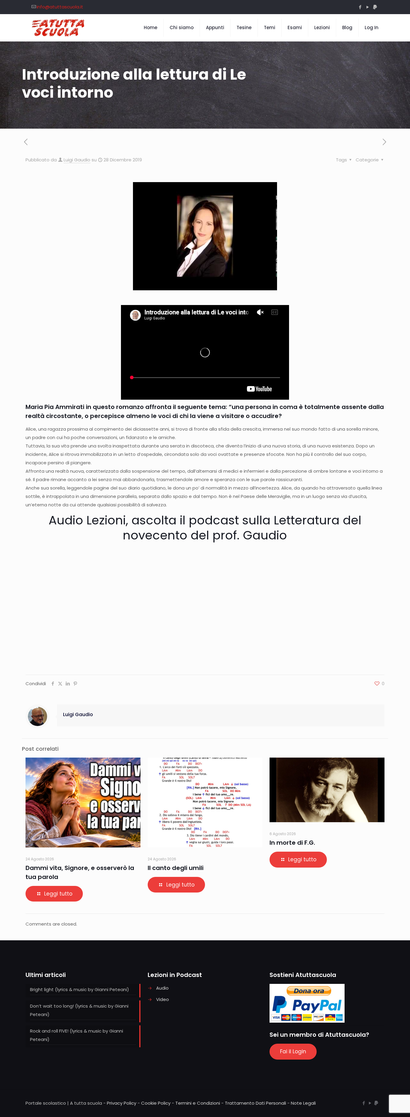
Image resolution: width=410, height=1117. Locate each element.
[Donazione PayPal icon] (375, 7)
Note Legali (303, 1103)
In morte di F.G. (292, 842)
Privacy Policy (121, 1103)
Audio (162, 988)
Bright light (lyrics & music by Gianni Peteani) (79, 989)
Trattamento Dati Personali (255, 1103)
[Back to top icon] (381, 1104)
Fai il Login (293, 1051)
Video (162, 999)
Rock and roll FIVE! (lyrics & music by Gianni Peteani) (76, 1035)
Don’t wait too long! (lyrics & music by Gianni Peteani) (79, 1010)
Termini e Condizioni (197, 1103)
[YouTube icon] (367, 7)
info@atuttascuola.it (60, 7)
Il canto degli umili (175, 868)
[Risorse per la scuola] (58, 27)
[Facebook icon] (360, 7)
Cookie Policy (155, 1103)
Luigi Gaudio (77, 160)
